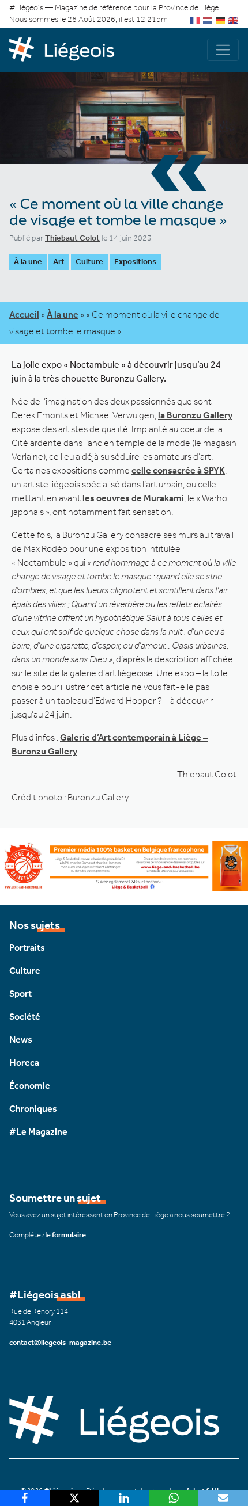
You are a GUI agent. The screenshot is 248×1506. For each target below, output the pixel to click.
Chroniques (33, 1108)
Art (59, 261)
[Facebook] (25, 1498)
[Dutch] (208, 19)
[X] (74, 1498)
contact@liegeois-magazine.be (60, 1342)
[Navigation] (223, 50)
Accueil (24, 314)
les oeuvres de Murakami (133, 498)
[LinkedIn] (124, 1498)
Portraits (27, 947)
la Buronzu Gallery (195, 415)
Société (24, 1016)
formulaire (69, 1234)
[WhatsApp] (173, 1498)
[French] (195, 19)
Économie (29, 1085)
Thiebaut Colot (72, 238)
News (20, 1039)
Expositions (135, 261)
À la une (28, 261)
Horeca (24, 1062)
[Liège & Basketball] (124, 865)
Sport (20, 993)
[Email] (223, 1498)
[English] (233, 19)
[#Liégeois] (66, 50)
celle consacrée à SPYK (178, 470)
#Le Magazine (38, 1131)
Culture (89, 261)
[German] (221, 19)
